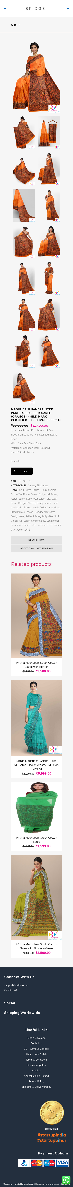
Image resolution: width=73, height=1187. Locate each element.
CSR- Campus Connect (36, 1048)
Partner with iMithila (36, 1054)
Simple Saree (38, 520)
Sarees (31, 485)
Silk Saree (24, 520)
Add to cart (22, 471)
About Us (36, 1070)
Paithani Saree (33, 516)
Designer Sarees (26, 503)
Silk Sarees (42, 485)
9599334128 (10, 989)
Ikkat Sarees (25, 507)
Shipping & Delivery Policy (36, 1086)
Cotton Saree (18, 498)
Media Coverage (36, 1038)
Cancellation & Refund (36, 1076)
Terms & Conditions (36, 1059)
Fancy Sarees (44, 503)
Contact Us (37, 1043)
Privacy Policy (36, 1081)
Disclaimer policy (36, 1065)
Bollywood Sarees (48, 494)
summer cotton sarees (49, 525)
